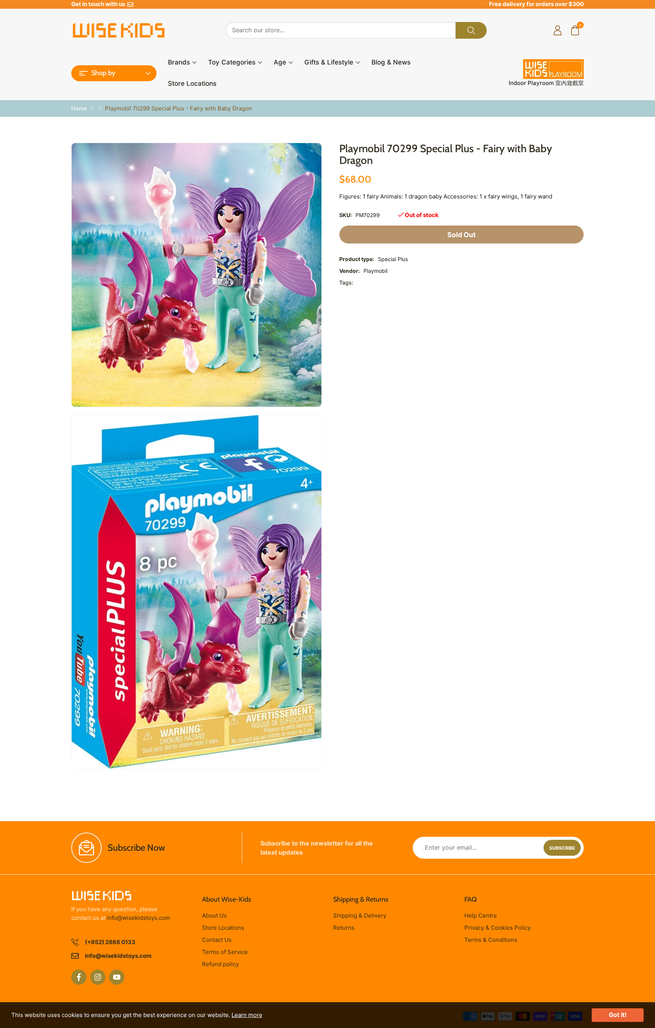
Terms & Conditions (490, 939)
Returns (343, 927)
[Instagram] (97, 977)
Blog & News (391, 62)
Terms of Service (225, 952)
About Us (214, 915)
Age (280, 62)
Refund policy (220, 964)
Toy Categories (231, 62)
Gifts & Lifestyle (328, 62)
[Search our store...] (471, 30)
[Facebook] (78, 977)
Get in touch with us (99, 4)
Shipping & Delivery (359, 915)
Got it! (618, 1015)
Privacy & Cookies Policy (497, 927)
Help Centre (480, 915)
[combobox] (340, 30)
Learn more (247, 1015)
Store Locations (192, 83)
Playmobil (375, 271)
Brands (179, 62)
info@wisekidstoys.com (138, 917)
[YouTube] (116, 977)
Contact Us (217, 939)
